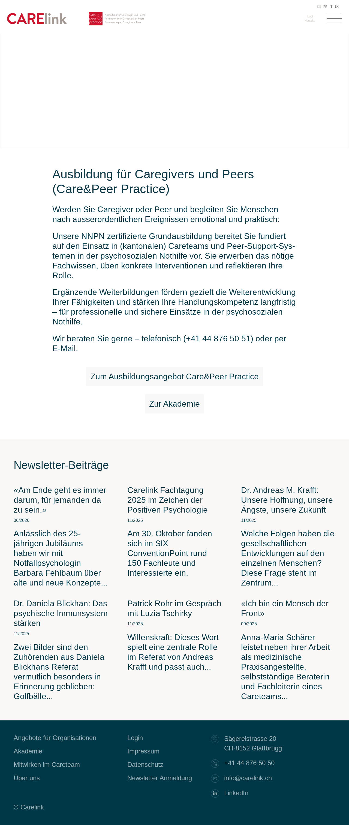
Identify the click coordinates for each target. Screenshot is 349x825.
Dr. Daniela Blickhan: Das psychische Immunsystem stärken (61, 613)
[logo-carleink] (37, 23)
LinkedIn (236, 793)
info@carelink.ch (248, 778)
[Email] (218, 778)
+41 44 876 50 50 (249, 763)
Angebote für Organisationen (55, 737)
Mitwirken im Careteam (47, 764)
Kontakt (310, 20)
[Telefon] (218, 763)
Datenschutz (145, 764)
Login (310, 16)
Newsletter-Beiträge (61, 465)
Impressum (143, 751)
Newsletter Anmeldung (159, 778)
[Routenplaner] (218, 739)
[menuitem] (310, 16)
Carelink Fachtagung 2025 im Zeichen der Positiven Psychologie (167, 500)
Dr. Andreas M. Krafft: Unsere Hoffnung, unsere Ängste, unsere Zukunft (287, 500)
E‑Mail (64, 348)
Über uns (27, 778)
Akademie (28, 751)
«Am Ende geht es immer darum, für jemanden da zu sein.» (60, 500)
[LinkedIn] (218, 793)
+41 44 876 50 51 (218, 338)
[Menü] (334, 20)
